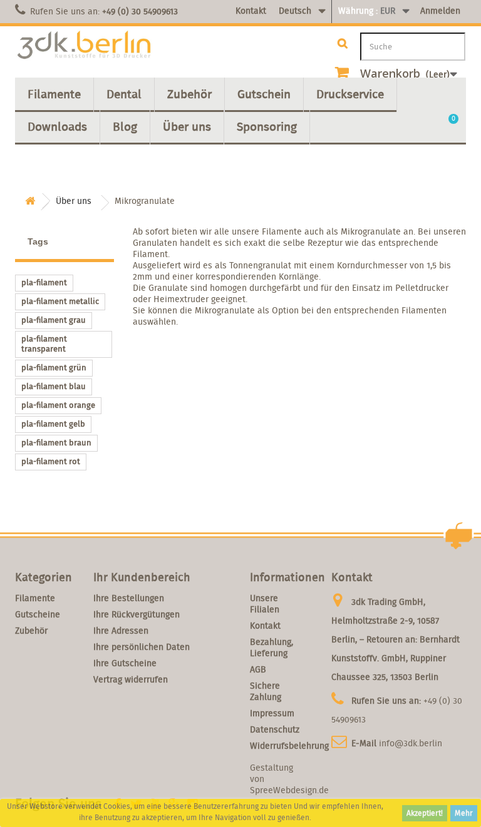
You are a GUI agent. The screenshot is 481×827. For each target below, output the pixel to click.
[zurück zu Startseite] (30, 201)
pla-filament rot (50, 461)
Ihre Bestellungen (128, 598)
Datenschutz (274, 729)
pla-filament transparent (44, 344)
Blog (125, 126)
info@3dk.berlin (410, 743)
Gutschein (264, 94)
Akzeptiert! (424, 813)
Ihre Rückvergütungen (136, 614)
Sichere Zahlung (265, 691)
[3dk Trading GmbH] (84, 45)
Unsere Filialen (264, 604)
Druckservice (350, 94)
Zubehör (189, 94)
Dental (124, 94)
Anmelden (440, 10)
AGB (258, 669)
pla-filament (44, 282)
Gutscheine (37, 614)
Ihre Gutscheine (125, 663)
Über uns (187, 126)
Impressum (272, 713)
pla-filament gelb (53, 424)
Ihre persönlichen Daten (141, 647)
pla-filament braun (56, 443)
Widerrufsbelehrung (289, 745)
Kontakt (250, 10)
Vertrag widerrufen (130, 679)
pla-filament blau (53, 386)
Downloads (57, 126)
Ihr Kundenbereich (141, 577)
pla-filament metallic (60, 301)
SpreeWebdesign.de (289, 790)
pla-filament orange (58, 405)
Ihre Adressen (120, 630)
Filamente (54, 94)
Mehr (464, 813)
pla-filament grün (53, 367)
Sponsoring (267, 126)
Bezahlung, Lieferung (271, 647)
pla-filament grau (53, 320)
